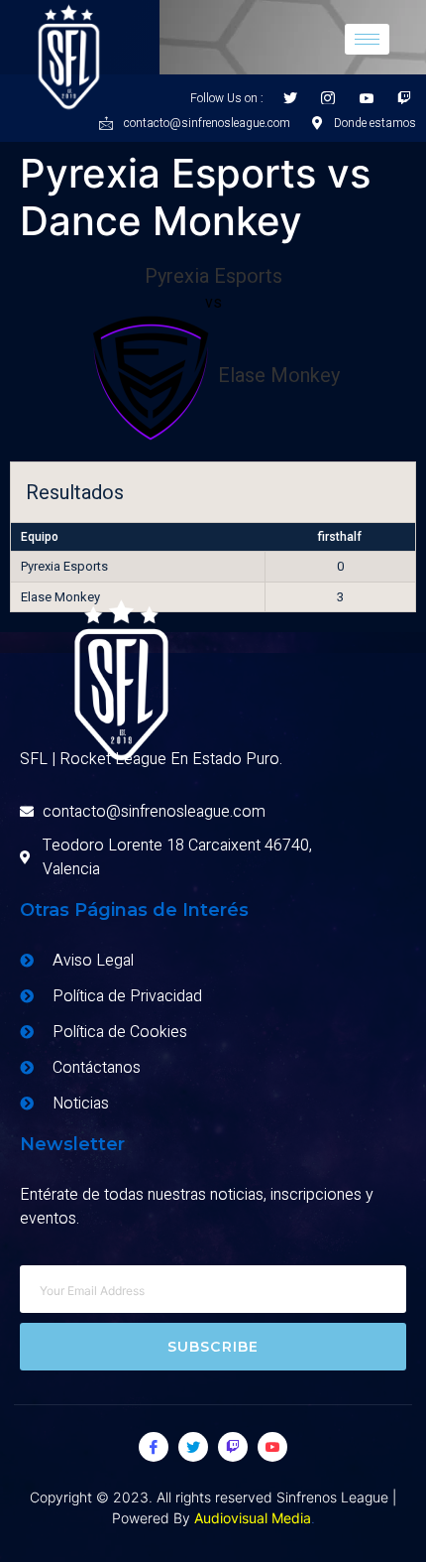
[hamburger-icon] (367, 39)
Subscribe (213, 1347)
